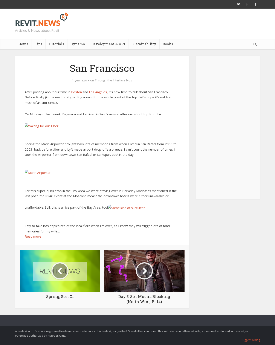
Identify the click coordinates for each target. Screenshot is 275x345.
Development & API (108, 44)
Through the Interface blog (113, 80)
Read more (33, 236)
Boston (76, 92)
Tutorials (56, 44)
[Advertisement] (228, 129)
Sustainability (143, 44)
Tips (38, 44)
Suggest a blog (250, 340)
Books (168, 44)
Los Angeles (98, 92)
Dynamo (77, 44)
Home (23, 44)
